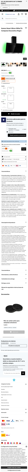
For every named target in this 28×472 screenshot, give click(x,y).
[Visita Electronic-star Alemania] (2, 443)
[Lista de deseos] (22, 14)
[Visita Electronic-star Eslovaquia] (20, 443)
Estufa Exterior (4, 400)
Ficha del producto (4, 72)
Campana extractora (9, 23)
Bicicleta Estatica (4, 392)
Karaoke (3, 389)
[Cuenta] (18, 14)
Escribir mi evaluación (14, 345)
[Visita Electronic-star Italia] (14, 443)
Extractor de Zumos (5, 405)
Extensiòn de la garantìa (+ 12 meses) (14, 129)
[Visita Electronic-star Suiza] (8, 443)
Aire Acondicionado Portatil (7, 386)
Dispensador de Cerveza (6, 394)
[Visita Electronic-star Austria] (5, 443)
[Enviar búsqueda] (2, 18)
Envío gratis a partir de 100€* (21, 10)
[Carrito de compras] (26, 14)
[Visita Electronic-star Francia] (11, 443)
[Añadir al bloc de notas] (26, 28)
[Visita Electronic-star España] (17, 443)
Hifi (2, 397)
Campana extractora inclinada (21, 23)
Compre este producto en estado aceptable (11, 144)
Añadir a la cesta (15, 114)
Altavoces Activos (5, 402)
